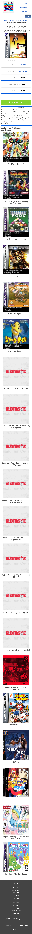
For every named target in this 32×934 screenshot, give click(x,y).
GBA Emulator (23, 71)
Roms (12, 20)
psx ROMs (16, 908)
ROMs (25, 4)
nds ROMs (16, 893)
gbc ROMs (16, 903)
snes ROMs (16, 890)
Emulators (23, 7)
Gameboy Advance (22, 20)
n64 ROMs (16, 895)
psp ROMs (16, 898)
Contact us (16, 930)
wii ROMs (16, 913)
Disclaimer (8, 925)
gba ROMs (16, 887)
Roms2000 (12, 919)
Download (17, 102)
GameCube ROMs (16, 911)
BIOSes (24, 11)
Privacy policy (24, 925)
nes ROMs (16, 905)
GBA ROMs (23, 64)
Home (6, 20)
